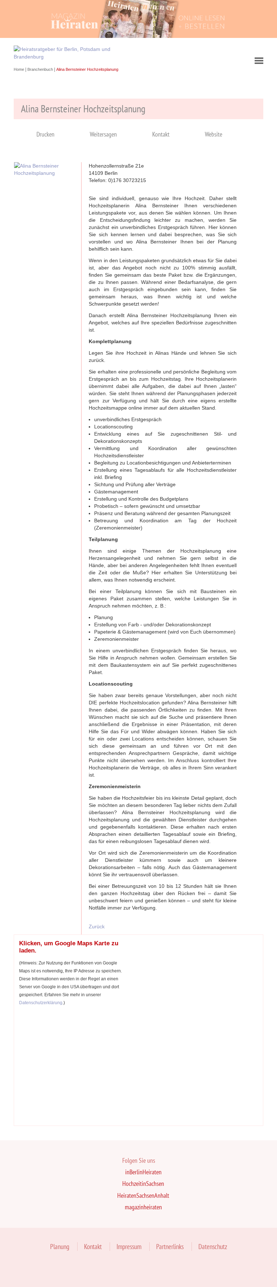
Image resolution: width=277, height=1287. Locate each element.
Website (213, 134)
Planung (59, 1246)
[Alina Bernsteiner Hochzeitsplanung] (44, 173)
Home (19, 69)
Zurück (97, 926)
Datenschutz (212, 1246)
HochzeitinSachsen (143, 1183)
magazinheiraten (143, 1207)
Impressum (128, 1246)
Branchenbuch (40, 69)
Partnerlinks (170, 1246)
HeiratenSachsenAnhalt (143, 1195)
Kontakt (161, 134)
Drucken (45, 134)
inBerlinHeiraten (143, 1172)
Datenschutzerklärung (40, 1002)
